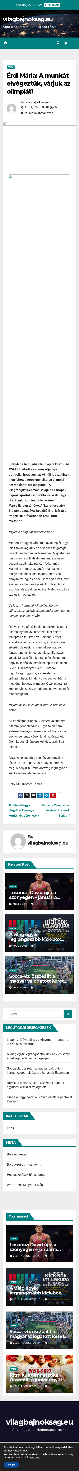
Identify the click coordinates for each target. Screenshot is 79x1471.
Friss (11, 67)
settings (35, 1457)
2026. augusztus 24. (27, 1343)
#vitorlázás (45, 113)
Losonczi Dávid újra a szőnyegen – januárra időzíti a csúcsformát (33, 897)
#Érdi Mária (29, 113)
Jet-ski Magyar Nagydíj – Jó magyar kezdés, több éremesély (24, 810)
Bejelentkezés (17, 1154)
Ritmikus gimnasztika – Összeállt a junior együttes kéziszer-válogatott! (39, 1379)
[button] (58, 43)
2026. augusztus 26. (27, 1256)
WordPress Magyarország (25, 1184)
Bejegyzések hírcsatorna (24, 1164)
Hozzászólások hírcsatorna (26, 1174)
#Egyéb (51, 107)
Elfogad (11, 1464)
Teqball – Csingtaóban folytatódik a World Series (56, 810)
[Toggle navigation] (72, 43)
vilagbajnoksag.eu (28, 19)
